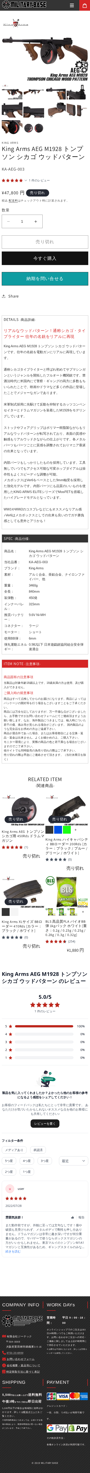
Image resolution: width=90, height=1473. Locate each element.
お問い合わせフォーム (40, 716)
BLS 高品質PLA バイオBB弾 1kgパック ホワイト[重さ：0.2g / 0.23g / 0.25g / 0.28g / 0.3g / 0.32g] (66, 928)
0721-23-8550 (15, 1352)
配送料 (13, 200)
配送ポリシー (30, 1412)
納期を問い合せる (45, 278)
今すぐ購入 (45, 258)
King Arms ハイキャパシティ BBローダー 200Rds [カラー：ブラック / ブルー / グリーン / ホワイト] (66, 846)
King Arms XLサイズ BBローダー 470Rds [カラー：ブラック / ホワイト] (22, 926)
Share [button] (13, 296)
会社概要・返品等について (23, 1365)
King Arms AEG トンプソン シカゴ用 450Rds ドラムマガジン (23, 836)
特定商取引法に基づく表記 (23, 1371)
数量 (5, 210)
